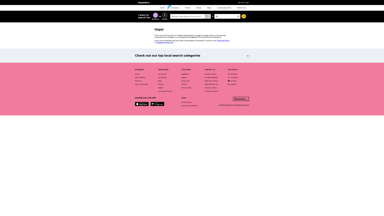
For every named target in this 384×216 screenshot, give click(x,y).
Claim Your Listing (211, 81)
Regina (183, 77)
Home (162, 8)
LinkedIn (233, 84)
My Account (162, 74)
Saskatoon (185, 74)
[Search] (243, 16)
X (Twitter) (234, 77)
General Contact (210, 74)
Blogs (209, 8)
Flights (198, 8)
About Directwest (141, 84)
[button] (208, 16)
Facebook (233, 74)
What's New (241, 8)
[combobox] (187, 16)
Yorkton (184, 84)
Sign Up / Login (243, 2)
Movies (187, 8)
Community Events (224, 8)
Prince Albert (186, 88)
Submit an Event (211, 88)
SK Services (175, 8)
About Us (138, 81)
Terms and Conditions (189, 106)
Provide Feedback (211, 77)
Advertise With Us (211, 84)
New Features (140, 77)
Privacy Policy (186, 102)
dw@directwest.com (165, 43)
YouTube (233, 81)
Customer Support (211, 91)
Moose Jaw (185, 81)
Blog (160, 81)
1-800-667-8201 (223, 41)
